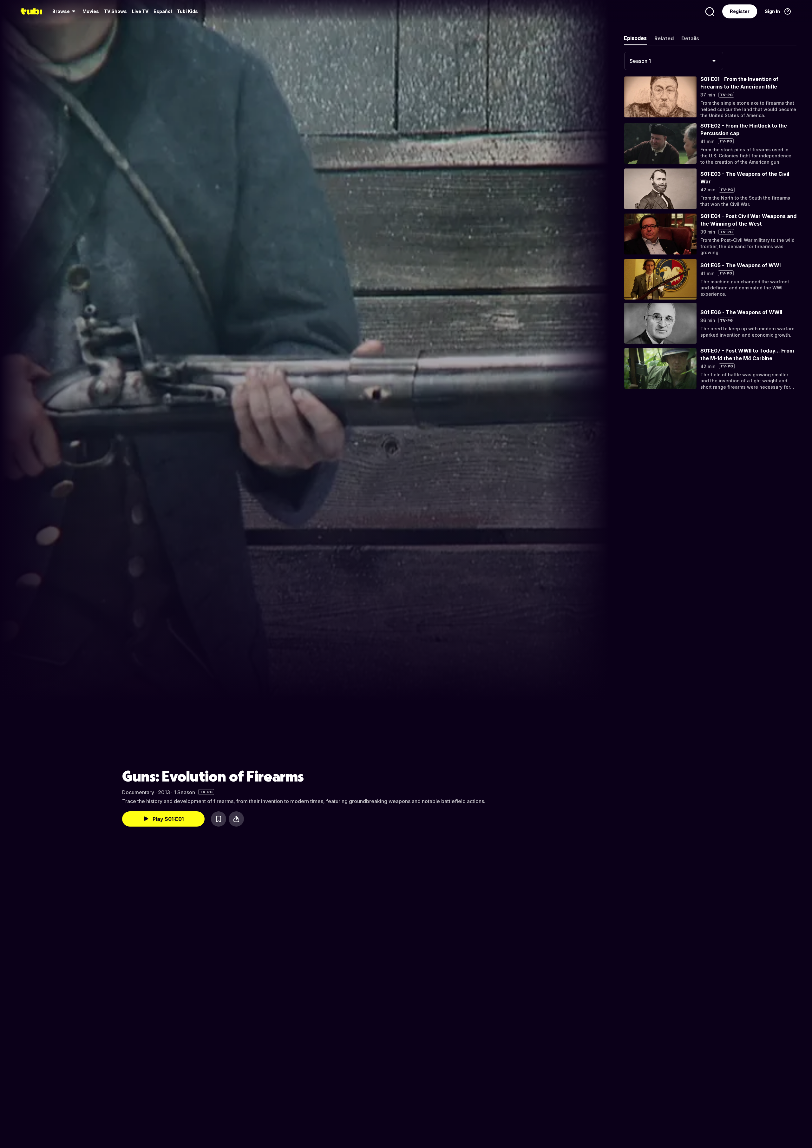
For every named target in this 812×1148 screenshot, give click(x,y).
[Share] (236, 819)
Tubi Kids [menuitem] (187, 11)
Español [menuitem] (163, 11)
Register (740, 11)
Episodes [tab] (635, 38)
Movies (90, 11)
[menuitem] (64, 11)
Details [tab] (690, 38)
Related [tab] (664, 38)
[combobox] (674, 61)
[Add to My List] (218, 819)
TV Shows (115, 11)
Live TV (140, 11)
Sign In (772, 11)
